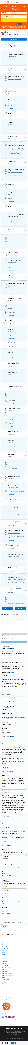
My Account (4, 991)
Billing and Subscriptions (7, 989)
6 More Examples (11, 246)
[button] (25, 2)
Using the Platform (6, 993)
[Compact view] (2, 1043)
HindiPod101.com (17, 1032)
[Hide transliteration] (10, 1043)
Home (3, 942)
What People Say (6, 967)
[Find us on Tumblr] (11, 1017)
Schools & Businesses (7, 975)
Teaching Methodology (7, 995)
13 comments (16, 34)
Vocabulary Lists (5, 948)
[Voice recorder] (6, 48)
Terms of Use (16, 26)
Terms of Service (16, 1038)
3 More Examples (11, 63)
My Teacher (4, 952)
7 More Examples (11, 108)
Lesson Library (5, 944)
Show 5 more (8, 608)
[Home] (12, 3)
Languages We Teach (7, 973)
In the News (4, 971)
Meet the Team (5, 965)
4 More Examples (11, 178)
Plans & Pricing (5, 969)
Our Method (4, 961)
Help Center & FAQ (6, 986)
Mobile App (4, 954)
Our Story (4, 963)
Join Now (14, 20)
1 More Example (11, 85)
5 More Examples (11, 131)
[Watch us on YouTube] (6, 1017)
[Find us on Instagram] (14, 1017)
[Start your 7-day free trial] (6, 1006)
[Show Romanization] (12, 1043)
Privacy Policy (21, 26)
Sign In (6, 614)
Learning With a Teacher (7, 997)
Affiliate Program (5, 979)
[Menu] (2, 2)
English (17, 1042)
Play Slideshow (14, 39)
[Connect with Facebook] (19, 24)
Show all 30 (20, 608)
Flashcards (4, 946)
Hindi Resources (5, 950)
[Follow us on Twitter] (3, 1017)
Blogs (3, 977)
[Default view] (5, 1043)
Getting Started (5, 987)
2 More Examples (11, 315)
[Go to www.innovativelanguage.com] (14, 1028)
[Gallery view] (7, 1043)
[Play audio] (6, 45)
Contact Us (4, 999)
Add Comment (14, 642)
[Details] (25, 46)
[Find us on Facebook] (9, 1017)
